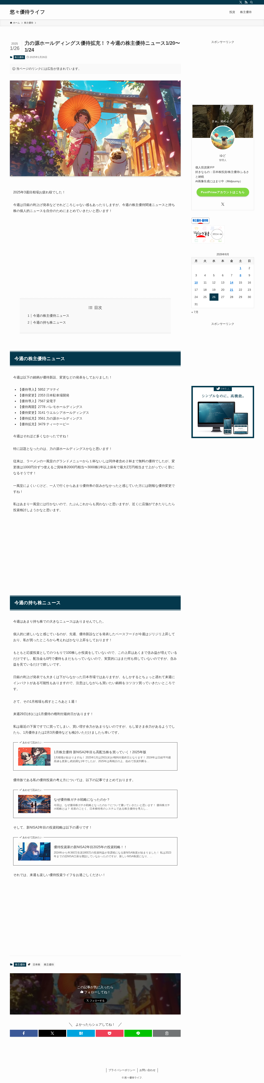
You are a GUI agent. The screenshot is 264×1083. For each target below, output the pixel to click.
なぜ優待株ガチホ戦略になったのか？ (82, 799)
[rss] (246, 2)
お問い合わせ (147, 1070)
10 (196, 282)
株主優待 (19, 57)
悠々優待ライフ (27, 11)
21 (231, 289)
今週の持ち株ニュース (49, 322)
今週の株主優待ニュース (51, 315)
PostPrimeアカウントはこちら (223, 192)
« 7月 (194, 312)
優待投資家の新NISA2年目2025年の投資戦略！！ (90, 847)
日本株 (36, 964)
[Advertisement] (95, 256)
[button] (24, 1033)
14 (231, 282)
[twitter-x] (240, 2)
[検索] (251, 2)
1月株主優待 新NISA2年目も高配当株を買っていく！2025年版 (100, 752)
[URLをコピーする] (167, 1033)
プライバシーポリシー (121, 1070)
